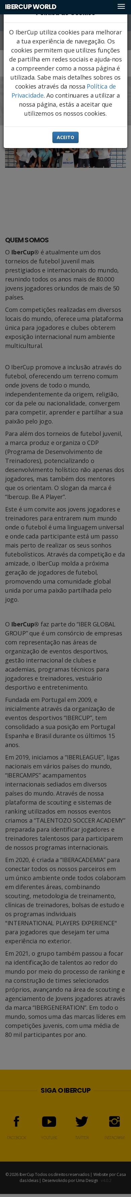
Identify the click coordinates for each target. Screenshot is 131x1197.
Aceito (65, 137)
